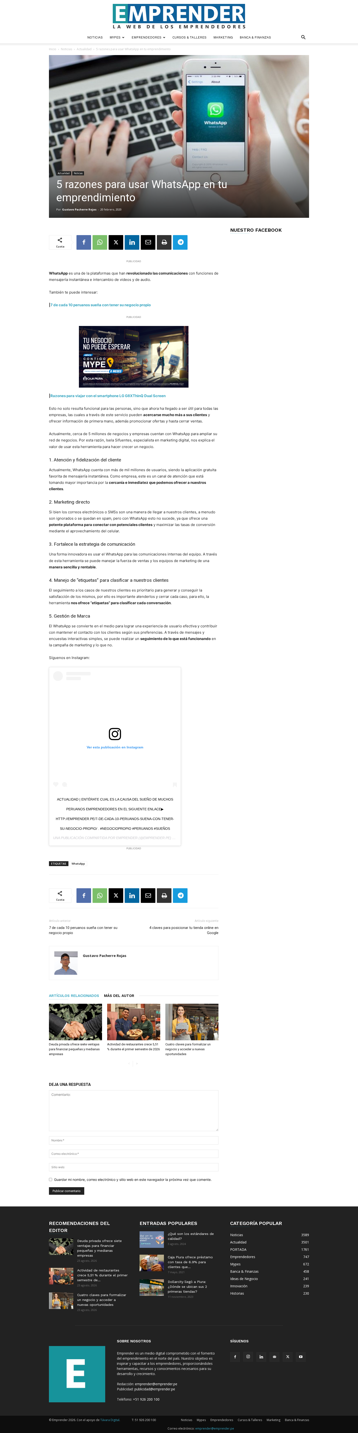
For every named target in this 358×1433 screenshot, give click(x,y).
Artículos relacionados (74, 996)
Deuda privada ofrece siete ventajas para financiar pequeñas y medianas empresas (74, 1049)
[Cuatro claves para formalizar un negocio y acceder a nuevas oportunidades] (191, 1022)
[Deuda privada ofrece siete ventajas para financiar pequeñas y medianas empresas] (75, 1022)
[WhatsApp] (100, 242)
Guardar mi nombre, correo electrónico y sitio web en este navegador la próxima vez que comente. (133, 1179)
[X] (116, 242)
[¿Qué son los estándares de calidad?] (152, 1239)
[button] (303, 38)
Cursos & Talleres (189, 37)
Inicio (52, 49)
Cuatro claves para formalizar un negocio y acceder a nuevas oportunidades (188, 1049)
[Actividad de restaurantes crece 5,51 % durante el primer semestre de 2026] (133, 1022)
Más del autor (119, 996)
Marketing (223, 37)
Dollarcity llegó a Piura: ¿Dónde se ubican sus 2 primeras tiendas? (187, 1286)
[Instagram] (248, 1357)
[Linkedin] (132, 242)
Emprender (127, 838)
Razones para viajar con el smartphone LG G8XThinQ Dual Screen (108, 395)
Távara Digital (109, 1420)
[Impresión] (164, 242)
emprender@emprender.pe (156, 1384)
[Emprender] (179, 16)
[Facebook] (83, 242)
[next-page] (137, 1064)
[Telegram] (180, 242)
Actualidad (84, 49)
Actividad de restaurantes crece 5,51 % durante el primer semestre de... (102, 1275)
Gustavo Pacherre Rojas (79, 209)
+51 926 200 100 (146, 1399)
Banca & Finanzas (255, 37)
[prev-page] (129, 1064)
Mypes (115, 37)
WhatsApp (78, 863)
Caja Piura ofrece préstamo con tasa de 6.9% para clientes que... (190, 1262)
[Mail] (274, 1357)
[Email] (148, 242)
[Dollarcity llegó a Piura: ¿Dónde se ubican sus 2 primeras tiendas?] (152, 1287)
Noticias (95, 37)
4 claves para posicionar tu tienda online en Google (183, 930)
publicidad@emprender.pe (154, 1389)
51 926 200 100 (145, 1420)
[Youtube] (301, 1357)
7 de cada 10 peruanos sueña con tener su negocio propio (100, 305)
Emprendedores (146, 37)
